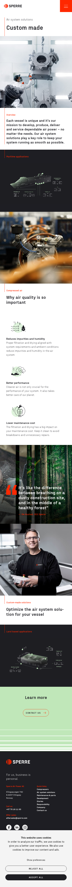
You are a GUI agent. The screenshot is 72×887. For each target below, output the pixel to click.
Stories (40, 801)
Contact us (42, 810)
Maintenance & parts (46, 795)
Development (42, 798)
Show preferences (36, 859)
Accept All (36, 877)
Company (41, 807)
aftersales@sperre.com (16, 818)
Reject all (36, 868)
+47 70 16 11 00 (13, 809)
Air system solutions (46, 792)
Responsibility (43, 804)
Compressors (43, 789)
